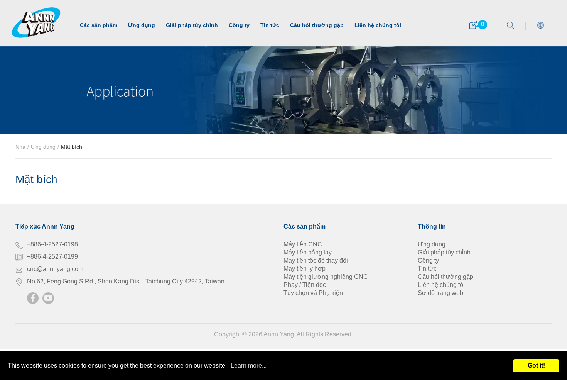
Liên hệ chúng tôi (377, 25)
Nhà (20, 147)
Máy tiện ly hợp (305, 268)
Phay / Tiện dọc (305, 285)
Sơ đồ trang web (440, 293)
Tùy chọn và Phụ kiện (313, 293)
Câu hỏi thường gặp (317, 25)
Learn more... (249, 365)
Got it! (536, 365)
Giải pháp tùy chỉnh (192, 25)
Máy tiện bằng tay (308, 252)
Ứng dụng (141, 25)
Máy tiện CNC (303, 244)
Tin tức (269, 25)
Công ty (239, 25)
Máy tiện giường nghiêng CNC (326, 276)
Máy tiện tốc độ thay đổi (316, 260)
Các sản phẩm (98, 25)
